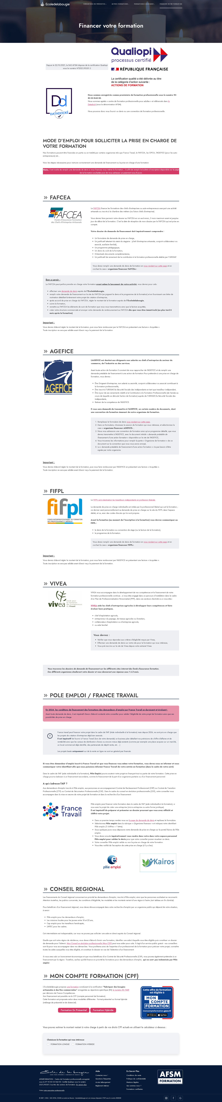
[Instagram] (166, 1098)
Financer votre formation (171, 4)
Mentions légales (132, 1082)
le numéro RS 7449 (121, 990)
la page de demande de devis (141, 820)
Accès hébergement (103, 1082)
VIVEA (94, 605)
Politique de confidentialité (136, 1079)
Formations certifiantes (134, 1089)
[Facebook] (173, 1098)
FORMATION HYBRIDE (85, 1044)
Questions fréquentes (103, 1079)
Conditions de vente (133, 1075)
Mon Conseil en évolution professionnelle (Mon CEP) (89, 943)
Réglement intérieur (102, 1085)
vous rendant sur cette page (155, 265)
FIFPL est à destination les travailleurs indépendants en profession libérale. (124, 500)
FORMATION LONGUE (60, 1044)
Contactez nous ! (102, 1075)
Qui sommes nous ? (133, 1085)
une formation (73, 986)
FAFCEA (96, 208)
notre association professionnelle (54, 1090)
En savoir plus (81, 1084)
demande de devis (69, 291)
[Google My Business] (180, 1098)
